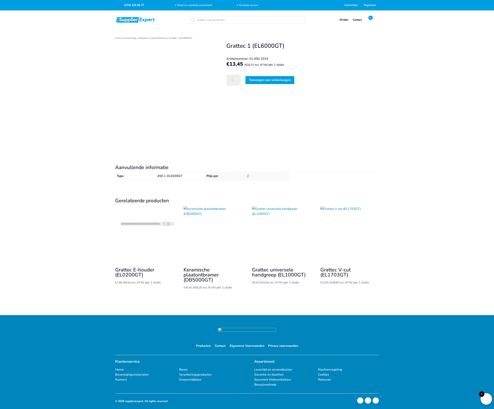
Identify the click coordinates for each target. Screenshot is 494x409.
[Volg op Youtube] (376, 400)
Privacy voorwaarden (283, 346)
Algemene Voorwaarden (246, 346)
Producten (203, 346)
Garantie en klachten (269, 374)
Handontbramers (159, 38)
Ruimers (121, 380)
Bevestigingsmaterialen (132, 374)
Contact (220, 346)
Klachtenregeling (330, 369)
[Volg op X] (368, 400)
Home (118, 38)
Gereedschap (130, 38)
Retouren (324, 380)
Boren (183, 369)
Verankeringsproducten (195, 374)
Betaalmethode (265, 385)
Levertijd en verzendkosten (273, 369)
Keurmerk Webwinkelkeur (272, 380)
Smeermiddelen (190, 380)
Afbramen (143, 38)
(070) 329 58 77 (134, 5)
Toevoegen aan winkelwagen (270, 80)
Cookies (323, 374)
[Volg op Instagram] (360, 400)
